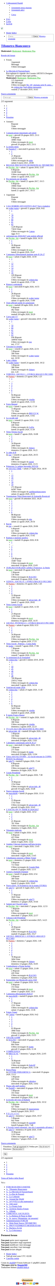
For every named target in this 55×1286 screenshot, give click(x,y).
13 (12, 266)
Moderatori (16, 51)
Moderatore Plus (28, 51)
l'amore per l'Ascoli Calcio (17, 904)
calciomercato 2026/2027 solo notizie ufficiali (24, 236)
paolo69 (32, 1123)
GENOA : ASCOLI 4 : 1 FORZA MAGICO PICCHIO (29, 581)
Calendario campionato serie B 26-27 (21, 743)
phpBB (12, 1263)
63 (12, 335)
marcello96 (13, 793)
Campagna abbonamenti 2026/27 (19, 994)
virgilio (32, 399)
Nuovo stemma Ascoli (15, 791)
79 (12, 218)
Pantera (12, 376)
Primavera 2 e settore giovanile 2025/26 (22, 466)
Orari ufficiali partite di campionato (20, 303)
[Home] (2, 28)
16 (12, 273)
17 (12, 480)
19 (12, 485)
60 (12, 328)
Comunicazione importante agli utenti (21, 133)
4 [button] (6, 113)
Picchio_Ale (14, 167)
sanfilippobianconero (37, 492)
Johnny (32, 370)
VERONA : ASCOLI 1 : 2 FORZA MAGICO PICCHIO (29, 374)
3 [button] (6, 110)
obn (30, 519)
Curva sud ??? (12, 317)
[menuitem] (21, 8)
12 (12, 264)
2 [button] (6, 108)
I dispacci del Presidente (16, 918)
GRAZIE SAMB (13, 1037)
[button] (10, 117)
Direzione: (7, 1149)
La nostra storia (12, 147)
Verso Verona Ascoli (14, 432)
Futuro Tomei (11, 1012)
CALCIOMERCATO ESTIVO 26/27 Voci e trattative (28, 206)
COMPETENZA (13, 1051)
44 (12, 667)
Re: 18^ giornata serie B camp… (39, 85)
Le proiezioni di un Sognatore (18, 657)
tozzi (10, 135)
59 (12, 326)
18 (12, 482)
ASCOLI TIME (14, 469)
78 (12, 215)
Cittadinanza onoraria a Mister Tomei (21, 858)
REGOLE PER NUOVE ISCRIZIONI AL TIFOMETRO (30, 165)
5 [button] (6, 115)
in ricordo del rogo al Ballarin (18, 1100)
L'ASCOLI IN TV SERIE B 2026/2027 (22, 809)
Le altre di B (11, 452)
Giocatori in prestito (14, 346)
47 (12, 674)
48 (12, 676)
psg (30, 342)
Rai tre (9, 524)
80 (12, 220)
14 (12, 268)
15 (12, 270)
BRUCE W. (34, 413)
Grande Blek (34, 867)
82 (12, 224)
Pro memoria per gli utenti (16, 179)
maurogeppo (34, 1109)
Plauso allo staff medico (15, 1086)
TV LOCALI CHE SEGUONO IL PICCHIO (25, 729)
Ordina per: (34, 1146)
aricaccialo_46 (35, 600)
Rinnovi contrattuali (14, 284)
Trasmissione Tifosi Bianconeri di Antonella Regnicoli (28, 496)
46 (12, 671)
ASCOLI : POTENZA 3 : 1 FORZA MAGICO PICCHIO (30, 623)
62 (12, 333)
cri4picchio (18, 87)
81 (12, 222)
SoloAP (32, 1065)
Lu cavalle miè (12, 418)
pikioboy (32, 1081)
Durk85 (12, 1088)
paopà (31, 462)
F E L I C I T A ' (12, 1113)
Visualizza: (7, 1146)
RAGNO (32, 577)
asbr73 (11, 761)
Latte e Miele (11, 360)
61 (12, 330)
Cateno (32, 231)
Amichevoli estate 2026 (15, 687)
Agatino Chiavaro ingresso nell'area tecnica (23, 844)
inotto (11, 646)
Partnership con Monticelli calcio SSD (21, 980)
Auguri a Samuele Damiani (17, 872)
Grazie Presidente (13, 773)
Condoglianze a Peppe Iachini (18, 966)
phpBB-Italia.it (23, 1267)
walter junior (14, 208)
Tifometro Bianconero (15, 45)
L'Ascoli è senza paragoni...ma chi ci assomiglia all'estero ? (30, 1127)
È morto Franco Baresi (15, 715)
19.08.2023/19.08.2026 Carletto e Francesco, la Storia (28, 568)
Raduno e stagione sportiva (17, 538)
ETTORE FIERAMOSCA (19, 1072)
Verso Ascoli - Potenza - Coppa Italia (21, 644)
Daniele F (12, 149)
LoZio (31, 427)
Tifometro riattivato (14, 830)
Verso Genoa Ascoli (14, 604)
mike (31, 160)
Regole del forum (8, 55)
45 (12, 669)
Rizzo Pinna (11, 1070)
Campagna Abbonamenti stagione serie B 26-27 (25, 254)
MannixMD (22, 1265)
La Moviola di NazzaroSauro (18, 71)
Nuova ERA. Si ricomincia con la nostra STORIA (26, 885)
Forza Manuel (11, 404)
